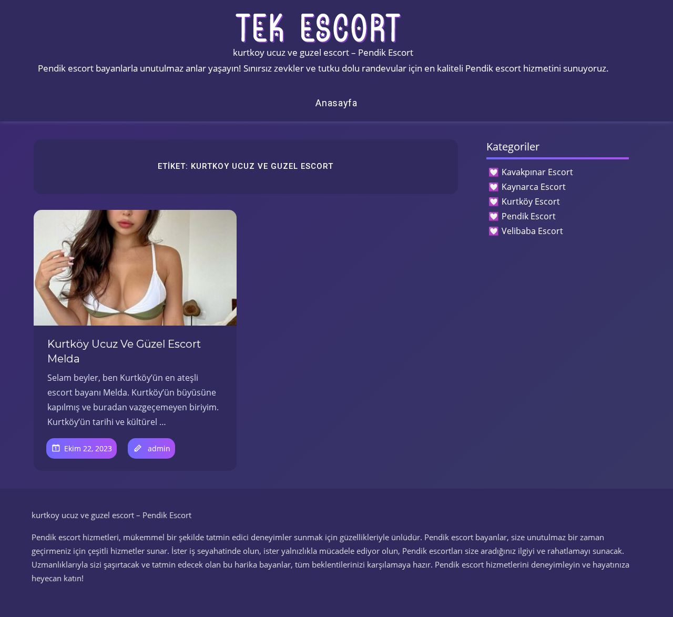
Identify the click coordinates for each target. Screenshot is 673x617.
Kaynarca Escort (534, 187)
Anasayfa (336, 102)
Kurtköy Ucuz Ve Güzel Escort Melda (124, 351)
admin (159, 448)
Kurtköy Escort (531, 201)
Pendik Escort (529, 216)
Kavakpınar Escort (537, 172)
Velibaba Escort (532, 231)
